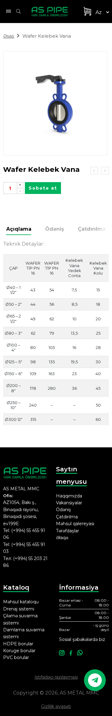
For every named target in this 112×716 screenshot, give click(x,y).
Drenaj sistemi (18, 609)
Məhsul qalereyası (75, 523)
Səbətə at (43, 188)
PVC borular (16, 657)
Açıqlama (18, 229)
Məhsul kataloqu (21, 602)
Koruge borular (19, 650)
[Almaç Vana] (94, 171)
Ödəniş (54, 229)
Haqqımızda (69, 496)
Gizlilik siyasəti (56, 706)
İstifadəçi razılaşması (56, 677)
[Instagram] (61, 653)
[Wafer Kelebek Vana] (55, 103)
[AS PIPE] (52, 11)
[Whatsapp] (79, 653)
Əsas (8, 36)
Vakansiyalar (69, 503)
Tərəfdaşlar (67, 531)
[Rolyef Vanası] (105, 171)
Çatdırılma (92, 229)
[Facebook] (70, 653)
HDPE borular (18, 644)
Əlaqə (62, 537)
